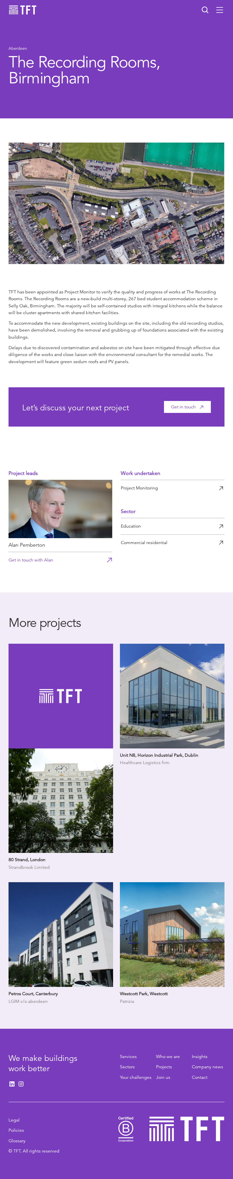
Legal (14, 1120)
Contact (199, 1077)
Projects (164, 1067)
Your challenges (135, 1077)
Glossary (17, 1141)
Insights (199, 1056)
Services (128, 1056)
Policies (16, 1130)
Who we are (168, 1056)
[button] (219, 10)
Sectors (127, 1067)
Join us (163, 1077)
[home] (22, 10)
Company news (207, 1067)
